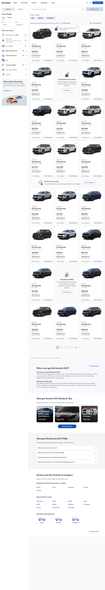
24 (76, 347)
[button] (14, 50)
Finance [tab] (9, 17)
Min (3, 22)
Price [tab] (3, 17)
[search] (83, 9)
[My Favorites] (87, 2)
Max (16, 22)
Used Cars (8, 9)
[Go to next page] (79, 347)
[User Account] (90, 2)
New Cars (20, 9)
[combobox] (56, 9)
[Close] (77, 27)
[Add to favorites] (51, 27)
